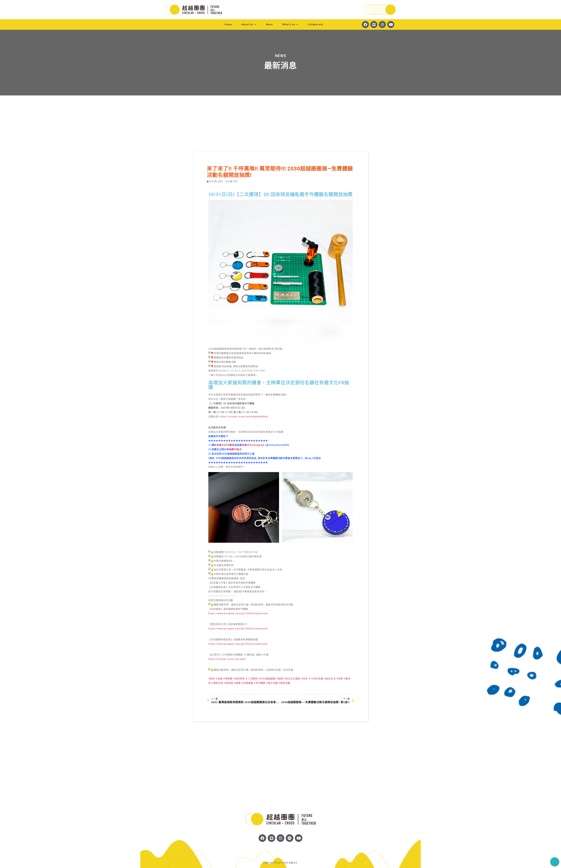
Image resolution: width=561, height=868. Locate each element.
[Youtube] (390, 24)
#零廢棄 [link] (227, 678)
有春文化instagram (253, 445)
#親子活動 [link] (272, 683)
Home (228, 24)
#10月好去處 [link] (316, 678)
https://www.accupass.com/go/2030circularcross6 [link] (238, 613)
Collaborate (315, 24)
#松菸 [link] (304, 678)
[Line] (373, 24)
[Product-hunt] (289, 838)
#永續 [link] (219, 678)
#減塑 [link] (279, 678)
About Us (247, 24)
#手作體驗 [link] (259, 683)
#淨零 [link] (339, 678)
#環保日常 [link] (217, 683)
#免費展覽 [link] (247, 683)
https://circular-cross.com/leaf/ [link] (227, 659)
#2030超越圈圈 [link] (267, 678)
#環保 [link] (211, 678)
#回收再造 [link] (239, 678)
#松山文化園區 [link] (292, 678)
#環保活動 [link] (284, 683)
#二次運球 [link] (251, 678)
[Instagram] (382, 24)
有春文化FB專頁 (225, 445)
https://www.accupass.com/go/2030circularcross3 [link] (238, 644)
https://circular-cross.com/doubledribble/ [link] (244, 416)
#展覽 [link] (237, 683)
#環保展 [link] (228, 683)
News (269, 24)
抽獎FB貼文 (235, 449)
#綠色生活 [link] (330, 678)
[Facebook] (365, 24)
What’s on (288, 24)
